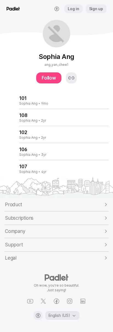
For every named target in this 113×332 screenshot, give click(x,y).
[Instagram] (69, 301)
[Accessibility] (38, 315)
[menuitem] (56, 8)
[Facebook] (56, 301)
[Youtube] (30, 301)
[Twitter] (43, 301)
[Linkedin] (83, 301)
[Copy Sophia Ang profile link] (71, 77)
